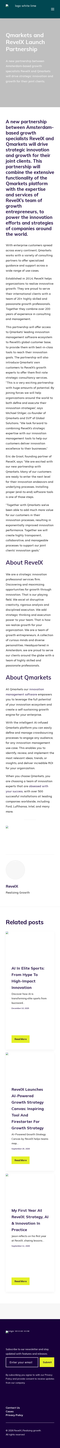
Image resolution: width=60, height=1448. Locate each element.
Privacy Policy (14, 1415)
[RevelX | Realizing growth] (24, 9)
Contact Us (13, 1407)
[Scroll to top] (53, 1441)
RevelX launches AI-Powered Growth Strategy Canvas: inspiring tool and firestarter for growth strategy (28, 1108)
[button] (52, 9)
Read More (20, 1039)
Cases (10, 1411)
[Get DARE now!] (30, 837)
